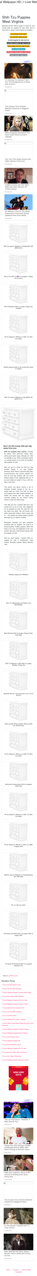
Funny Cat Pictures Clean (10, 1037)
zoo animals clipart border (18, 37)
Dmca (8, 1270)
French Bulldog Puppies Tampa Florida (15, 1004)
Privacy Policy (26, 1270)
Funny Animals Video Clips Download (14, 1052)
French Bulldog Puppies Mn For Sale (14, 1048)
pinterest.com (13, 976)
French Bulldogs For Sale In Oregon (14, 1019)
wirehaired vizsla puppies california (18, 52)
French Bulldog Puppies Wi (11, 1041)
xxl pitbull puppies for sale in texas (18, 43)
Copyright (18, 1272)
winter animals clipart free (18, 55)
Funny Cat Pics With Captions (12, 1012)
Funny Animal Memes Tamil (11, 1045)
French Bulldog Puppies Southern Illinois (15, 1060)
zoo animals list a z (18, 49)
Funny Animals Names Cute (11, 985)
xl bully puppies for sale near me (18, 40)
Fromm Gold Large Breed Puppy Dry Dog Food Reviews (17, 1024)
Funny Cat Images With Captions (13, 996)
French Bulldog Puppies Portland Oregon (15, 1029)
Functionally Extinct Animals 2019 (13, 1008)
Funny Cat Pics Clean (9, 1015)
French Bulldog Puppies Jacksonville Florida (16, 992)
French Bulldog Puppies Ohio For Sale (14, 1000)
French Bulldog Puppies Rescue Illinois (15, 1033)
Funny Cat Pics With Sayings (11, 989)
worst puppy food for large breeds (18, 46)
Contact (15, 1270)
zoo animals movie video (18, 34)
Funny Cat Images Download (11, 1056)
